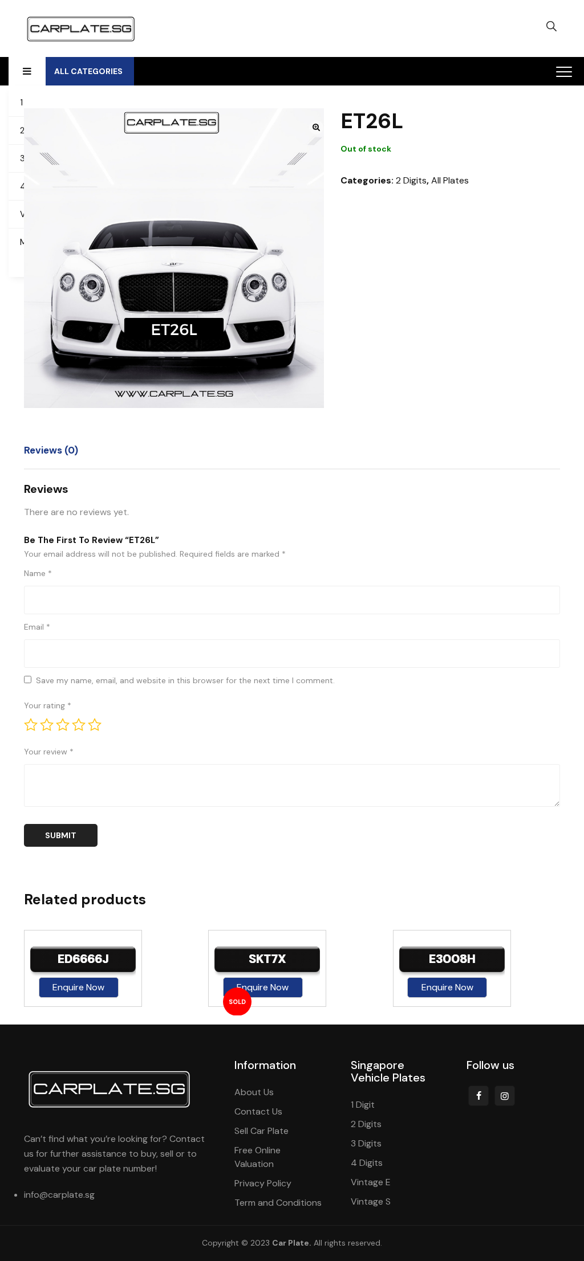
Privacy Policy (262, 1183)
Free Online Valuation (257, 1157)
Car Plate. (291, 1243)
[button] (316, 127)
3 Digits (366, 1143)
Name (38, 573)
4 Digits (367, 1163)
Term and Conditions (278, 1203)
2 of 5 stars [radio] (47, 725)
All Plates (450, 180)
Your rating (47, 705)
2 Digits (411, 180)
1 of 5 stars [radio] (31, 725)
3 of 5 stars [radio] (63, 725)
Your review (49, 751)
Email (37, 627)
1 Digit (363, 1105)
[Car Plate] (81, 28)
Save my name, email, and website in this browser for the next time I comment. (185, 680)
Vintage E (371, 1182)
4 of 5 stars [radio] (79, 725)
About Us (254, 1092)
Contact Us (258, 1111)
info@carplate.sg (59, 1195)
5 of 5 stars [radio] (95, 725)
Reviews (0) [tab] (51, 450)
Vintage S (371, 1201)
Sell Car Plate (261, 1131)
